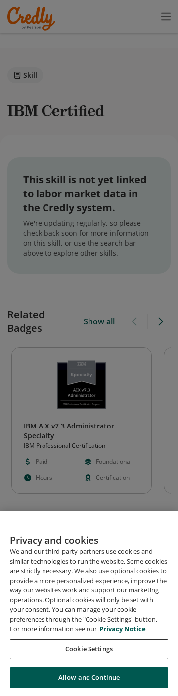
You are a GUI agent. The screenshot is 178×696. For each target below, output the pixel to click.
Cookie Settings (89, 648)
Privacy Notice (122, 628)
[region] (89, 603)
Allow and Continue (89, 677)
